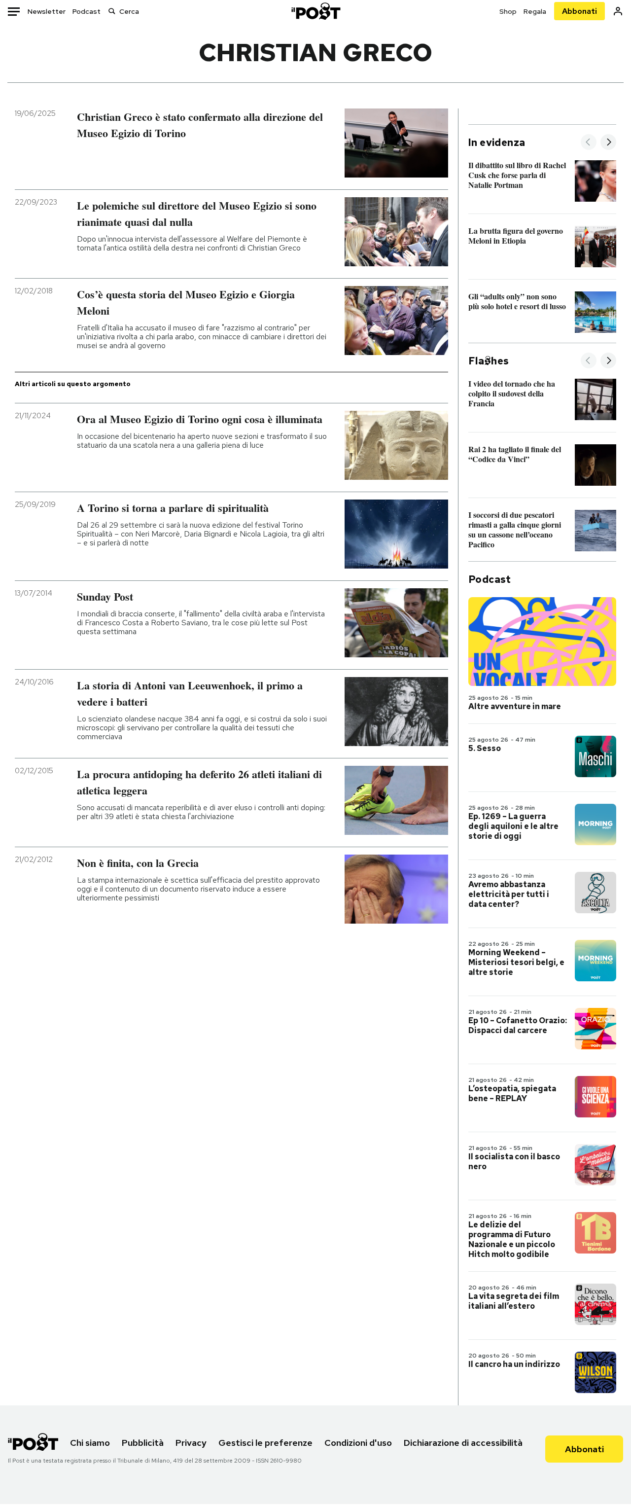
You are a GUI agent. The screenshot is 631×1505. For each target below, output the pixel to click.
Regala (535, 11)
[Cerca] (111, 11)
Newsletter (47, 11)
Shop (508, 11)
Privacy (191, 1442)
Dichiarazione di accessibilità (463, 1442)
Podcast (86, 11)
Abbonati (579, 11)
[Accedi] (618, 11)
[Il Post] (315, 11)
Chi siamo (90, 1442)
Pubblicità (143, 1442)
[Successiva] (608, 142)
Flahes (488, 361)
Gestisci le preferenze (265, 1442)
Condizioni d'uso (358, 1442)
